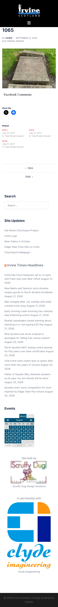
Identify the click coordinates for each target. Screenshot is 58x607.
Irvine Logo (10, 235)
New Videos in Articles (17, 241)
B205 (31, 130)
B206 (4, 141)
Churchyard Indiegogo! (17, 252)
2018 (30, 445)
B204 (4, 130)
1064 (30, 168)
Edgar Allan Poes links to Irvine (21, 246)
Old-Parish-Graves (13, 41)
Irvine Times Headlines (25, 265)
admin (9, 38)
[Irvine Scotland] (29, 10)
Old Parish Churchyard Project (21, 230)
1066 (28, 176)
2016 (9, 445)
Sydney (29, 601)
